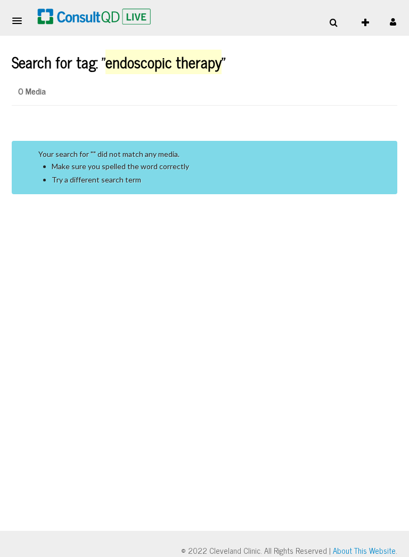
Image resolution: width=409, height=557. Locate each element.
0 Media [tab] (32, 91)
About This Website (364, 550)
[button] (20, 20)
